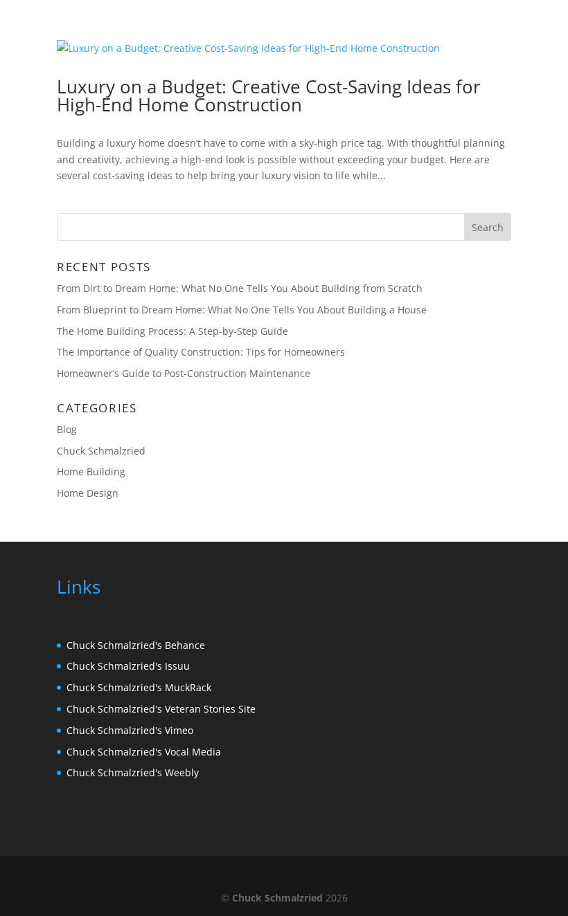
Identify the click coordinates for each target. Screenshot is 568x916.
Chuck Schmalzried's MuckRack (138, 687)
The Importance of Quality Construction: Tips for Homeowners (201, 351)
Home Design (87, 493)
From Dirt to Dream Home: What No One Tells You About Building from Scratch (240, 288)
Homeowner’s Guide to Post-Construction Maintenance (183, 373)
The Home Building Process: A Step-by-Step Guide (172, 331)
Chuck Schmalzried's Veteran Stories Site (161, 708)
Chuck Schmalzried (101, 450)
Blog (67, 429)
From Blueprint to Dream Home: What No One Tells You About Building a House (242, 309)
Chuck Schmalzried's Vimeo (129, 730)
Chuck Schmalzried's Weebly (132, 772)
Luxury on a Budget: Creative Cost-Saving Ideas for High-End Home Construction (269, 95)
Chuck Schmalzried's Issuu (128, 665)
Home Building (91, 471)
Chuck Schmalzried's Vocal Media (143, 751)
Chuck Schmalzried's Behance (135, 645)
